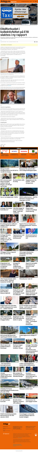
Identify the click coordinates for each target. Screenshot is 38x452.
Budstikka (9, 85)
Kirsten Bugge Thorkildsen (32, 426)
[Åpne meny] (36, 1)
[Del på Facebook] (34, 41)
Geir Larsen (32, 427)
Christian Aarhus (20, 427)
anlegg (2, 144)
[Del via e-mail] (37, 41)
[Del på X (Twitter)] (35, 41)
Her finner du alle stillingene (19, 158)
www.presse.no (20, 437)
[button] (2, 153)
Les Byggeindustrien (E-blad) (25, 1)
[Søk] (33, 1)
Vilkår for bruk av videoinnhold (17, 444)
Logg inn (31, 1)
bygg (4, 144)
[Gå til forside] (5, 1)
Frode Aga (21, 426)
